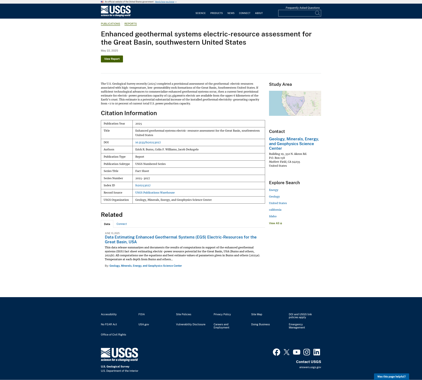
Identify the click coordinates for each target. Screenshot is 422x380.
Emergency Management (297, 326)
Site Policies (183, 314)
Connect (244, 13)
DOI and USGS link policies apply (300, 316)
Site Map (256, 314)
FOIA (141, 314)
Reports (130, 23)
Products (216, 13)
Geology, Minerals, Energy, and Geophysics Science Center (145, 265)
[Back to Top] (410, 368)
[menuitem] (200, 11)
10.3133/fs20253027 (148, 142)
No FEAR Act (109, 324)
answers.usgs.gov (310, 367)
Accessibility (109, 314)
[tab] (107, 224)
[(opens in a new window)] (276, 352)
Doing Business (260, 324)
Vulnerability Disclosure (190, 324)
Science (201, 13)
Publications (110, 23)
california (275, 209)
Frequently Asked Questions (303, 7)
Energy (273, 190)
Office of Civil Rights (113, 334)
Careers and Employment (221, 326)
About (259, 13)
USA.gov (143, 324)
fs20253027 (143, 185)
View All (274, 223)
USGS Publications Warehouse (155, 192)
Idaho (273, 216)
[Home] (116, 15)
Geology (274, 196)
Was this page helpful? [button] (391, 376)
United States (278, 203)
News (230, 13)
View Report (112, 58)
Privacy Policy (222, 314)
